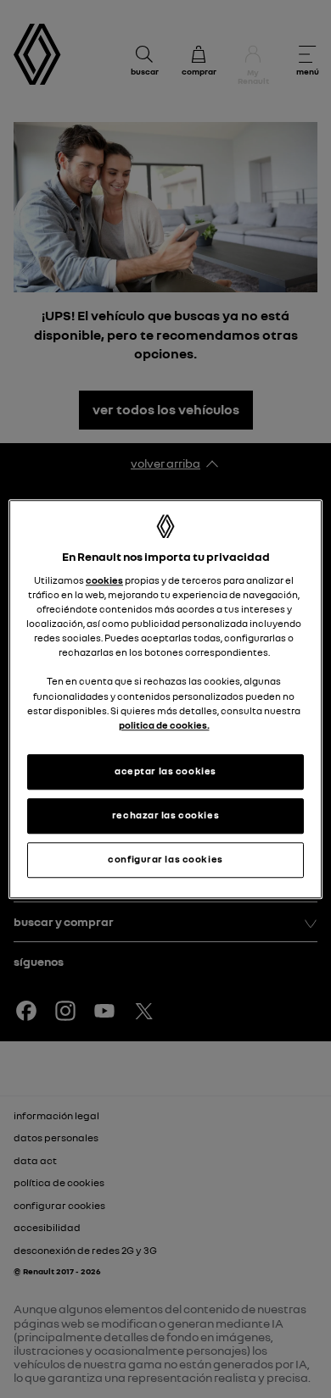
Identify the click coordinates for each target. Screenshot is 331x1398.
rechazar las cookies (165, 815)
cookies (104, 580)
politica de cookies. (164, 725)
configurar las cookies (165, 859)
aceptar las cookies (165, 771)
